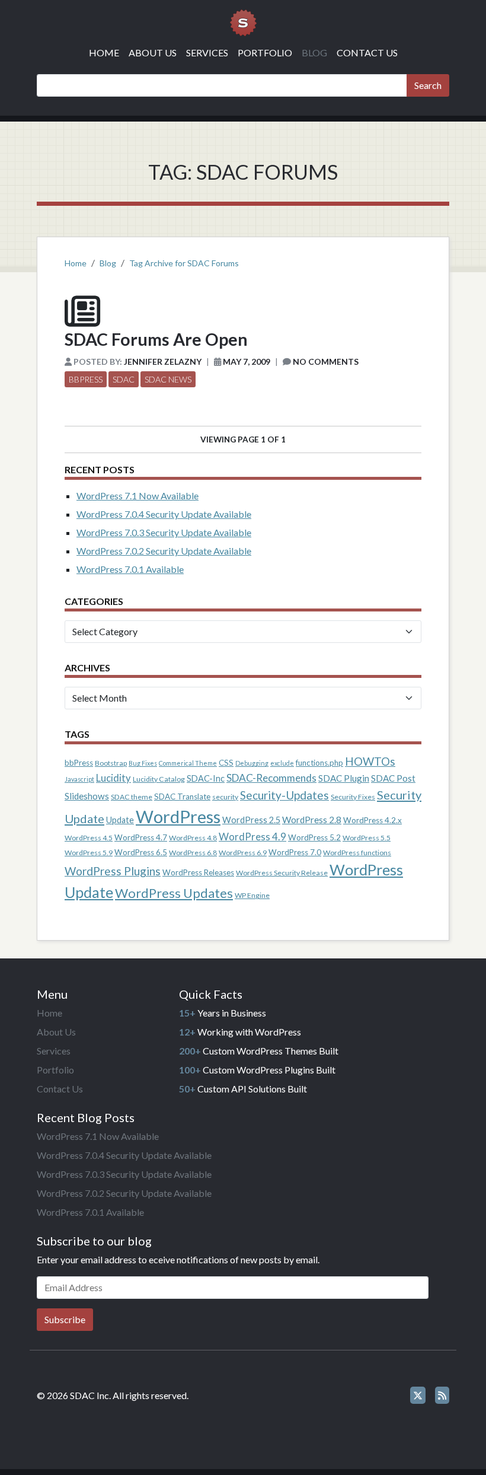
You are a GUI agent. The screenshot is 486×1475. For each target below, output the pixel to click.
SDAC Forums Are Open (156, 339)
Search (428, 85)
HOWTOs (370, 761)
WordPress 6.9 (243, 852)
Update (120, 820)
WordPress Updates (174, 893)
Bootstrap (111, 763)
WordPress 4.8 (193, 837)
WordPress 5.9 (89, 852)
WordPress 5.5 (367, 837)
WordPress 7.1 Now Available (137, 495)
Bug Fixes (143, 763)
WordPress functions (357, 852)
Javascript (79, 779)
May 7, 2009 (246, 361)
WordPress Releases (198, 872)
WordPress (178, 816)
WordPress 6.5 (140, 852)
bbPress (86, 379)
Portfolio (265, 52)
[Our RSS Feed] (442, 1395)
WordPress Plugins (113, 871)
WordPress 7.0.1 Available (130, 569)
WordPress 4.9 (252, 837)
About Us (153, 52)
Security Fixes (353, 796)
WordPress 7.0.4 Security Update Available (163, 514)
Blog (314, 52)
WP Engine (252, 895)
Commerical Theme (188, 763)
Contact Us (367, 52)
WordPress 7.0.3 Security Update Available (163, 532)
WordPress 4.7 (140, 837)
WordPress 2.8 (311, 819)
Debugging (251, 763)
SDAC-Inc (206, 778)
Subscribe (64, 1319)
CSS (226, 762)
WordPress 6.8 (193, 852)
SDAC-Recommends (271, 778)
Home (104, 52)
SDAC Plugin (343, 778)
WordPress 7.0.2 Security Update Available (163, 550)
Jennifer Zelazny (163, 361)
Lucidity (113, 778)
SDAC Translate (182, 796)
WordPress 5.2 (314, 837)
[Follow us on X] (418, 1395)
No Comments (326, 361)
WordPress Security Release (282, 872)
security (225, 796)
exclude (282, 763)
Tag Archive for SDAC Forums (184, 263)
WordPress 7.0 (294, 852)
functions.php (319, 762)
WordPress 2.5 (251, 820)
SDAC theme (131, 796)
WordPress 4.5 (89, 837)
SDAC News (168, 379)
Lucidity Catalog (159, 779)
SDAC (124, 379)
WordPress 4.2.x (372, 820)
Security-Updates (284, 795)
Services (207, 52)
